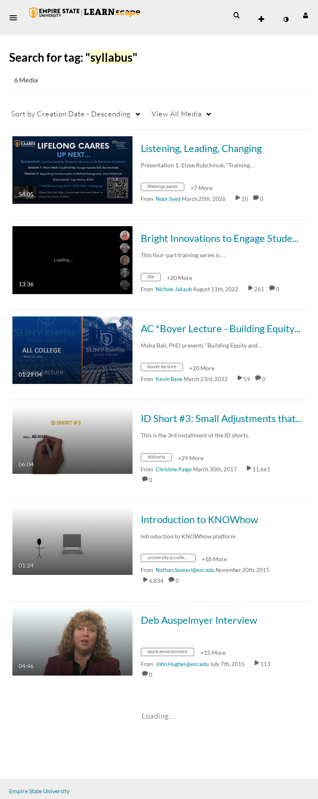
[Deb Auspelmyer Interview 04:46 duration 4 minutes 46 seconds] (72, 641)
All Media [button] (177, 113)
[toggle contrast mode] (285, 19)
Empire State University (39, 790)
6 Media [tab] (26, 80)
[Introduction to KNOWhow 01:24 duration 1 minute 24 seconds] (72, 540)
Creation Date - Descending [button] (71, 113)
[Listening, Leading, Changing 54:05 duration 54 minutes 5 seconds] (72, 169)
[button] (15, 18)
